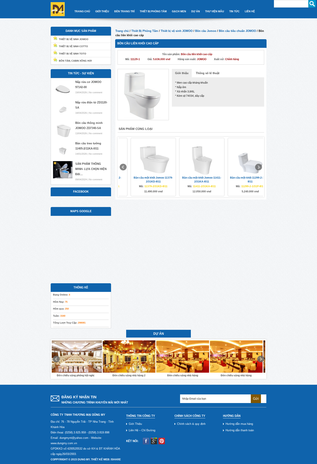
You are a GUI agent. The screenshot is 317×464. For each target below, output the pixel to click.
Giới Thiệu (102, 11)
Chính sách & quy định (191, 423)
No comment (95, 92)
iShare (116, 459)
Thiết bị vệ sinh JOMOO (177, 31)
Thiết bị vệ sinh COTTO (73, 46)
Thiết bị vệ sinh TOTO (72, 53)
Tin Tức (234, 11)
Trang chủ (122, 31)
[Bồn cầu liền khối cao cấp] (143, 94)
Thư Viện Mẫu (214, 11)
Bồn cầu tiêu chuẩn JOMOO (237, 31)
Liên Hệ (250, 11)
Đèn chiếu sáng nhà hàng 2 (78, 375)
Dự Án (195, 11)
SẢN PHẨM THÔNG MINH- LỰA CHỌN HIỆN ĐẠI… (91, 169)
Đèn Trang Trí (124, 11)
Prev (123, 167)
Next (258, 167)
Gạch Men (179, 11)
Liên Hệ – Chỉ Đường (142, 430)
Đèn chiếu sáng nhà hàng (131, 375)
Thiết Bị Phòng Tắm (153, 11)
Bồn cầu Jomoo (205, 31)
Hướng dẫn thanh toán (240, 430)
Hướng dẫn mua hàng (239, 423)
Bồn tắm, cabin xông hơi (75, 60)
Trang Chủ (82, 11)
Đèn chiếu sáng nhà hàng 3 (238, 375)
